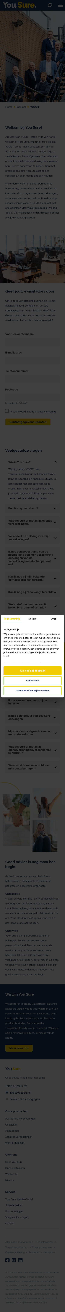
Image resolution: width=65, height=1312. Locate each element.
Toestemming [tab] (11, 618)
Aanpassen (32, 680)
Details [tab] (32, 618)
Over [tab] (53, 618)
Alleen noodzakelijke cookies (33, 690)
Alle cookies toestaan (32, 670)
